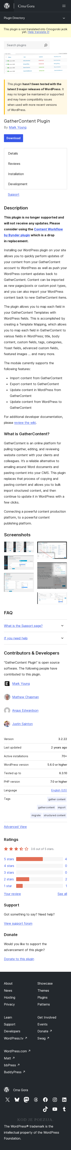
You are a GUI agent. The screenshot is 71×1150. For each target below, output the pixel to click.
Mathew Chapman (25, 697)
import (61, 807)
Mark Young (17, 127)
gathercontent (46, 807)
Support (13, 194)
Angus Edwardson (25, 710)
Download (14, 138)
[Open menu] (64, 6)
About (8, 983)
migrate (36, 815)
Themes (43, 990)
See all (62, 894)
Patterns (43, 1004)
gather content (56, 799)
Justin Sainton (22, 724)
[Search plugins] (46, 45)
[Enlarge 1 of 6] (29, 547)
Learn (8, 1017)
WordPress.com (17, 1051)
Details (13, 153)
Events (42, 1024)
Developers (12, 1031)
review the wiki (25, 423)
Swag (43, 1038)
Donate (44, 1031)
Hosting (9, 997)
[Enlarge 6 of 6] (62, 597)
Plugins (42, 997)
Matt (9, 1058)
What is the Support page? (23, 626)
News (8, 990)
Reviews (14, 164)
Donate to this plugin (19, 959)
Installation (16, 174)
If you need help (16, 638)
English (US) (59, 790)
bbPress (12, 1065)
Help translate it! (38, 32)
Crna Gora (20, 1090)
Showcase (45, 983)
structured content (54, 815)
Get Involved (46, 1017)
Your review (12, 894)
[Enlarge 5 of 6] (62, 567)
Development (17, 184)
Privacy (9, 1004)
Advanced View (15, 827)
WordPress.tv (15, 1038)
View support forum (18, 923)
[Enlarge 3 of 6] (29, 578)
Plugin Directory (14, 18)
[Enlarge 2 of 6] (29, 561)
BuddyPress (14, 1072)
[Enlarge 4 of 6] (62, 547)
